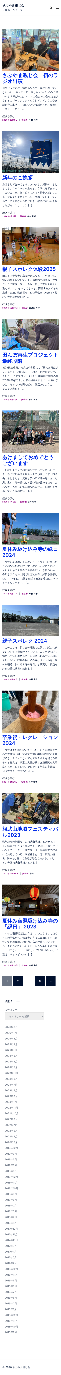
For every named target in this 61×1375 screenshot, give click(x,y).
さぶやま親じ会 (13, 5)
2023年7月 (11, 1084)
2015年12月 (11, 1315)
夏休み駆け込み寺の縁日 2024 (30, 552)
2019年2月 (11, 1165)
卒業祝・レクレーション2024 (30, 740)
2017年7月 (11, 1251)
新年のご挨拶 (17, 177)
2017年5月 (11, 1257)
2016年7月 (11, 1291)
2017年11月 (11, 1234)
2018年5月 (11, 1211)
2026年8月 (11, 1027)
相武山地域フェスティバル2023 (30, 832)
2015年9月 (11, 1332)
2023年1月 (11, 1101)
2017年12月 (11, 1228)
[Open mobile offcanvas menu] (57, 8)
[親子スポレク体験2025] (30, 245)
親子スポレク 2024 (24, 641)
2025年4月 (11, 1044)
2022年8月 (11, 1119)
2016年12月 (11, 1269)
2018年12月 (11, 1176)
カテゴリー (11, 1009)
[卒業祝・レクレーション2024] (30, 711)
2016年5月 (11, 1297)
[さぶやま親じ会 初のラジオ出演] (30, 49)
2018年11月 (11, 1182)
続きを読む (8, 116)
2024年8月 (11, 1055)
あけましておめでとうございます (28, 460)
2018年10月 (11, 1188)
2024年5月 (11, 1061)
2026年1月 (11, 1032)
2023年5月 (11, 1090)
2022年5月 (11, 1136)
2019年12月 (11, 1147)
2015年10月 (11, 1326)
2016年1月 (11, 1309)
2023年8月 (11, 1078)
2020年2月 (11, 1142)
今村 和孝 (33, 120)
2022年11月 (11, 1107)
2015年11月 (11, 1320)
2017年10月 (11, 1240)
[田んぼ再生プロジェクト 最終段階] (30, 334)
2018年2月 (11, 1217)
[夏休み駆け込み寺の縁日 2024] (30, 528)
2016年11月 (11, 1274)
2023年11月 (11, 1073)
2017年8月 (11, 1245)
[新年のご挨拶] (30, 151)
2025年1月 (11, 1050)
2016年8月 (11, 1286)
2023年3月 (11, 1096)
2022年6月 (11, 1130)
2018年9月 (11, 1194)
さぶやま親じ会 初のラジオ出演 (30, 78)
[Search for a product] (51, 8)
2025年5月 (11, 1038)
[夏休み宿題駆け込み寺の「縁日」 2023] (30, 900)
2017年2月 (11, 1263)
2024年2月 (11, 1067)
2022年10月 (12, 1113)
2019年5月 (11, 1159)
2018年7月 (11, 1205)
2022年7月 (11, 1124)
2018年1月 (11, 1222)
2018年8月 (11, 1199)
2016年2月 (11, 1303)
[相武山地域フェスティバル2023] (30, 808)
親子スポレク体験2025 (29, 269)
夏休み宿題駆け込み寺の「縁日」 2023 (30, 924)
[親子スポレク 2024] (30, 620)
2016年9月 (11, 1280)
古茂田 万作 (34, 308)
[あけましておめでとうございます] (30, 431)
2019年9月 (11, 1153)
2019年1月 (11, 1171)
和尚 (32, 873)
